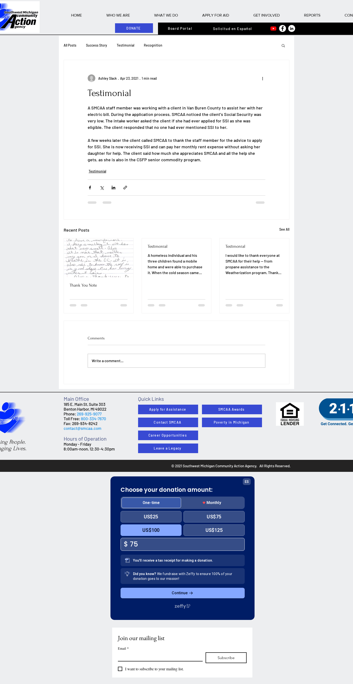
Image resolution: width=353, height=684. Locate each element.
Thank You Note (83, 285)
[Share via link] (125, 187)
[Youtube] (273, 28)
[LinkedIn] (291, 28)
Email (123, 648)
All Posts (70, 45)
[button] (118, 15)
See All (284, 229)
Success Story (96, 45)
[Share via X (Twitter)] (101, 187)
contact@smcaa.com (82, 428)
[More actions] (262, 78)
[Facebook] (282, 28)
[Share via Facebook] (90, 187)
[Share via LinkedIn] (113, 187)
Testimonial (125, 45)
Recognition (153, 45)
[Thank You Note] (98, 257)
